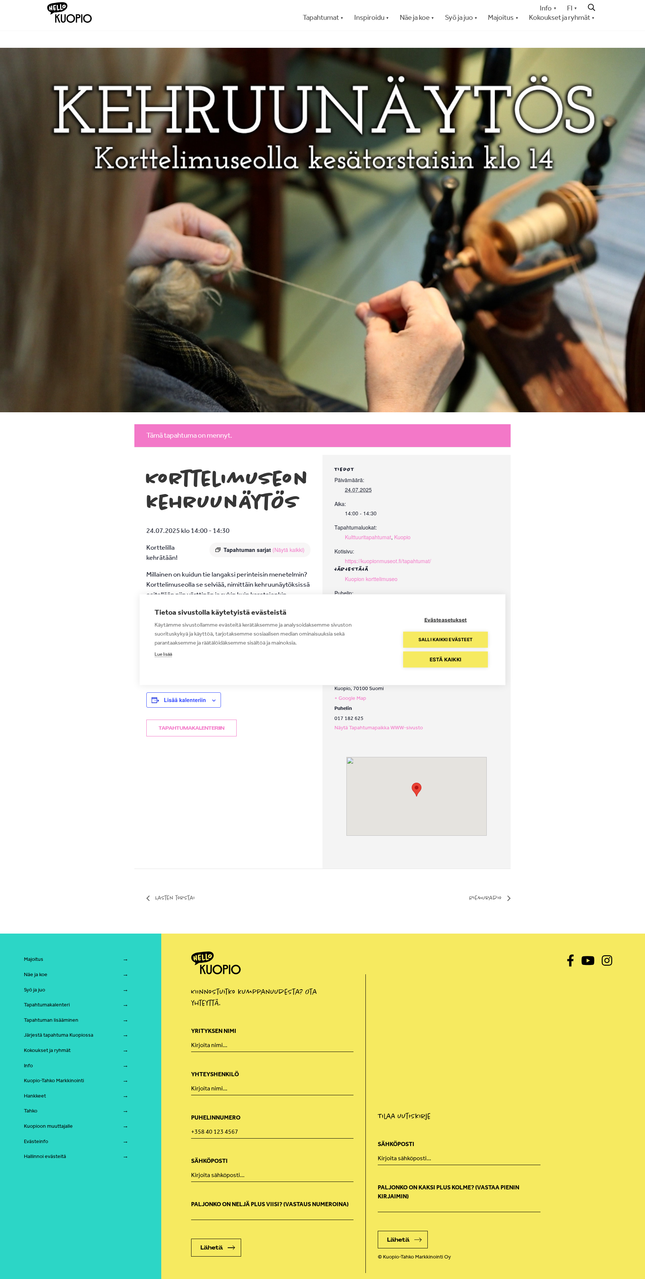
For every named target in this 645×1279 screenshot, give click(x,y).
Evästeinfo (36, 1141)
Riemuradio (486, 897)
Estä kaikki (445, 659)
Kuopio (402, 537)
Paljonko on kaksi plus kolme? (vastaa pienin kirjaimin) (448, 1192)
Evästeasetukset (445, 620)
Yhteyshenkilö (215, 1074)
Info (546, 8)
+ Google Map (350, 698)
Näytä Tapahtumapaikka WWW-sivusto (378, 727)
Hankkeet (35, 1096)
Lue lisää (163, 653)
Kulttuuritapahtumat (368, 537)
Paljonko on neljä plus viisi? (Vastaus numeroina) (270, 1204)
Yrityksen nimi (213, 1030)
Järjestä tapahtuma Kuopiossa (58, 1035)
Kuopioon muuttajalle (48, 1126)
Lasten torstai (174, 897)
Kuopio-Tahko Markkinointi (54, 1080)
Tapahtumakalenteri (47, 1005)
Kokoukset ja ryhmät (47, 1050)
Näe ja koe (35, 974)
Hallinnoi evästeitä (45, 1156)
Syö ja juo (34, 990)
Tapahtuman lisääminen (51, 1020)
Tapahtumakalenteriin (191, 728)
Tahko (30, 1111)
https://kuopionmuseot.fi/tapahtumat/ (388, 561)
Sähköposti (209, 1160)
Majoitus (33, 959)
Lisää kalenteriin (185, 700)
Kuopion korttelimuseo (371, 579)
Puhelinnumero (215, 1117)
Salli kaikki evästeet (445, 639)
